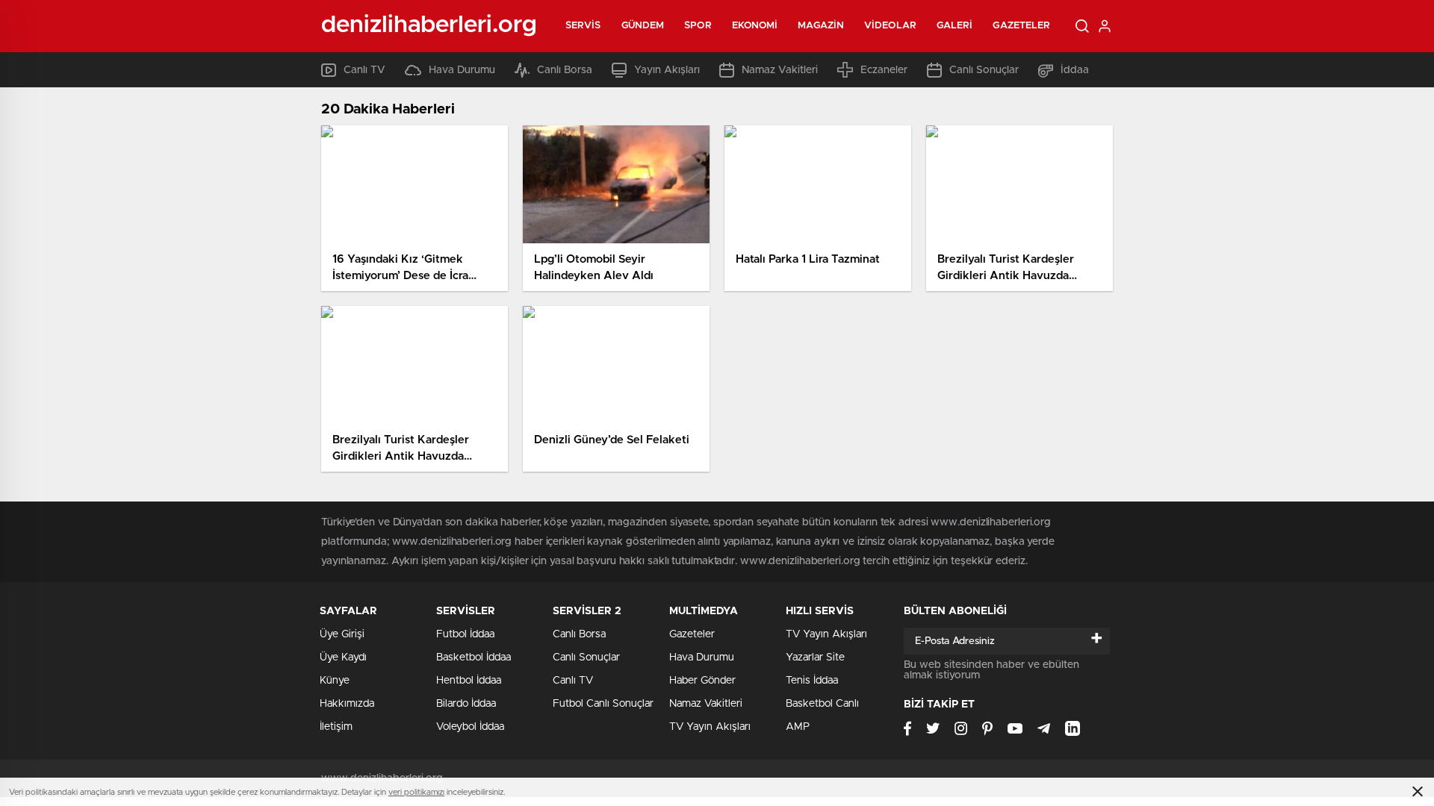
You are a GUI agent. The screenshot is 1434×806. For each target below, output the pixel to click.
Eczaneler (883, 70)
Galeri (955, 26)
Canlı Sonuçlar (984, 70)
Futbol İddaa (465, 634)
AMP (798, 727)
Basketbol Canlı (822, 704)
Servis (583, 26)
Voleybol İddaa (470, 727)
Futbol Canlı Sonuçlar (603, 704)
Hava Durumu (462, 70)
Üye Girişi (342, 634)
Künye (335, 680)
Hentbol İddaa (468, 680)
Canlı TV (364, 70)
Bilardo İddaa (466, 704)
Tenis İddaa (812, 680)
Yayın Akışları (667, 70)
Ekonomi (755, 26)
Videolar (890, 26)
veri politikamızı (416, 792)
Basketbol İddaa (473, 657)
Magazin (821, 26)
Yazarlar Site (815, 657)
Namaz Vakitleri (780, 70)
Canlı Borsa (564, 70)
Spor (697, 26)
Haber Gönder (702, 680)
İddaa (1075, 70)
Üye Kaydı (343, 657)
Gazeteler (1021, 26)
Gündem (643, 26)
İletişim (336, 727)
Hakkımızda (347, 704)
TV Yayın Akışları (710, 727)
